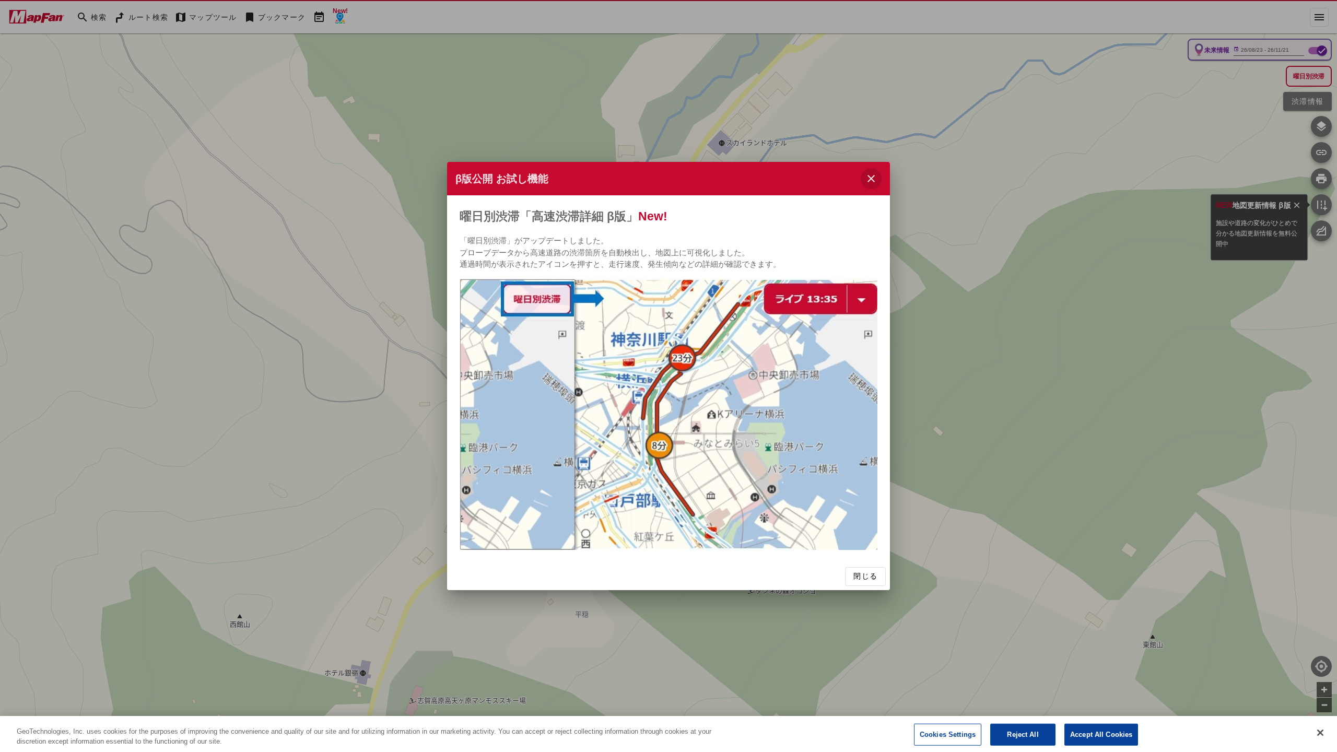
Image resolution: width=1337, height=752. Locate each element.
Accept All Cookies (1101, 734)
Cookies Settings (948, 734)
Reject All (1022, 734)
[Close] (1320, 732)
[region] (668, 734)
